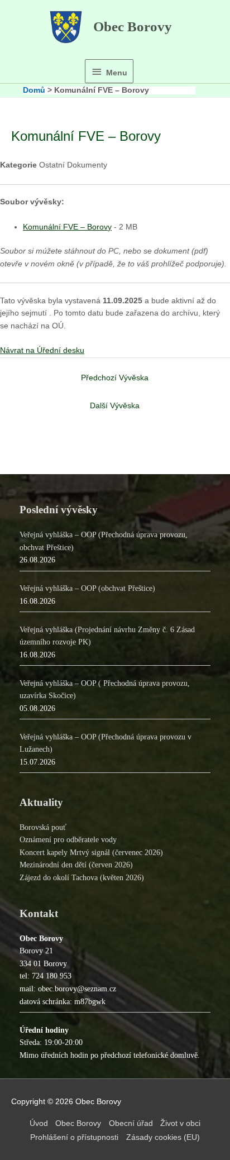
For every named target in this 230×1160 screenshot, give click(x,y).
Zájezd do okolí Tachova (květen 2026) (82, 877)
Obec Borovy (132, 26)
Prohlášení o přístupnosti (74, 1137)
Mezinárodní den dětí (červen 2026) (76, 865)
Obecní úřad (131, 1123)
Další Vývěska (115, 406)
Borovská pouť (43, 827)
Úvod (39, 1123)
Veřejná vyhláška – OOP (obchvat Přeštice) (87, 588)
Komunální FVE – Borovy (67, 227)
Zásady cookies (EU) (163, 1137)
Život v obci (180, 1123)
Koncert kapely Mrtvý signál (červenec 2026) (91, 852)
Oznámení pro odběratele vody (68, 840)
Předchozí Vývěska (114, 378)
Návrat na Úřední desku (42, 350)
